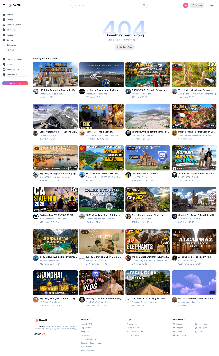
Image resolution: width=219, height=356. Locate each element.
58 (105, 305)
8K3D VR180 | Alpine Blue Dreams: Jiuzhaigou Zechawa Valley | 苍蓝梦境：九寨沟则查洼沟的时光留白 (58, 257)
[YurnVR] (36, 133)
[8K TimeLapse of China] (82, 133)
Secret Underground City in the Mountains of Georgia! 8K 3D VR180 (150, 215)
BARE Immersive (47, 219)
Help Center (85, 328)
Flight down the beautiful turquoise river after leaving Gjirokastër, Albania (150, 132)
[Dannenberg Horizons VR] (128, 258)
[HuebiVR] (128, 175)
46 (193, 222)
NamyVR (136, 219)
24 (59, 264)
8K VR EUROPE (185, 219)
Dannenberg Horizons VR (143, 260)
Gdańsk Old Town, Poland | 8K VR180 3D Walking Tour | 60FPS (197, 215)
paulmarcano (184, 302)
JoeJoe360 (137, 135)
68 (106, 264)
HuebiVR (136, 177)
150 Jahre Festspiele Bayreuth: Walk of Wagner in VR (58, 90)
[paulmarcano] (174, 300)
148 (106, 139)
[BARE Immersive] (36, 216)
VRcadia (135, 94)
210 (60, 180)
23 (193, 97)
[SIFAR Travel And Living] (174, 133)
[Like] (143, 306)
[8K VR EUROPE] (174, 216)
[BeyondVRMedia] (36, 175)
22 (146, 97)
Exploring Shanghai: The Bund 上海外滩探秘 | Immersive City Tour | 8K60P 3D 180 (58, 298)
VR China (44, 302)
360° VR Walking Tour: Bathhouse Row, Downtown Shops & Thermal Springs (103, 215)
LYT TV (181, 260)
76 (59, 305)
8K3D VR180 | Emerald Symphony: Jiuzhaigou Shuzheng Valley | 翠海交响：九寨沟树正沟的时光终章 (150, 90)
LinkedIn (202, 331)
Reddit (179, 331)
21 (54, 139)
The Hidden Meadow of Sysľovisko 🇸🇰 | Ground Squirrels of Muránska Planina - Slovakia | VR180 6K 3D (196, 90)
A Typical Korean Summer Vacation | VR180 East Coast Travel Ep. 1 (197, 173)
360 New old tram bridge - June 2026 (148, 298)
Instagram (202, 328)
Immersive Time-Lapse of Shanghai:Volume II (99, 132)
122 (152, 180)
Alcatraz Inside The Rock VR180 (194, 257)
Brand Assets (86, 347)
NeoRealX (90, 260)
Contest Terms (133, 335)
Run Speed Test (87, 350)
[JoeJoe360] (128, 133)
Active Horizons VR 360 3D (190, 94)
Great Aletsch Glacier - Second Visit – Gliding (58, 132)
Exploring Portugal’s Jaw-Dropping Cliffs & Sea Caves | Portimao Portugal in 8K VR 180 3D (58, 173)
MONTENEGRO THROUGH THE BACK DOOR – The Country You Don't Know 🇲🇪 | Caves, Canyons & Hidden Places (105, 173)
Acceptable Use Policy (136, 331)
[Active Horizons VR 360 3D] (174, 91)
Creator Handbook (88, 339)
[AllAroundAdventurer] (82, 216)
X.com (179, 324)
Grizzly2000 (45, 94)
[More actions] (74, 65)
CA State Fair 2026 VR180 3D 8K (56, 215)
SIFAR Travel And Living (189, 135)
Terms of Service (65, 329)
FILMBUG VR (184, 177)
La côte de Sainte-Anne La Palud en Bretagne (104, 90)
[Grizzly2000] (36, 91)
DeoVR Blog (85, 335)
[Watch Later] (70, 65)
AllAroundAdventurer (95, 219)
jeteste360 (90, 94)
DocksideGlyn (138, 302)
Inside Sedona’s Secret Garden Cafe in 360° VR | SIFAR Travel (197, 132)
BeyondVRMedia (47, 177)
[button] (144, 5)
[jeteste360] (82, 91)
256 (200, 264)
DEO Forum (181, 335)
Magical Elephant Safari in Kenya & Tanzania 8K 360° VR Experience (150, 257)
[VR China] (36, 300)
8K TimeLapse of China (96, 135)
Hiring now (85, 331)
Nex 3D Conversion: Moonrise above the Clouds (197, 298)
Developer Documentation (91, 343)
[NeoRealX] (82, 258)
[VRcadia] (128, 91)
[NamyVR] (128, 216)
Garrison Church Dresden (145, 173)
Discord (179, 328)
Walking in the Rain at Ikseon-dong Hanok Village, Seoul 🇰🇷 (103, 298)
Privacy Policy (51, 329)
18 (151, 222)
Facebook (202, 324)
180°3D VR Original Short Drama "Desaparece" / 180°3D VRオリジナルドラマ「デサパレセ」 (104, 257)
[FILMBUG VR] (174, 175)
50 (198, 180)
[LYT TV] (174, 258)
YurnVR (43, 135)
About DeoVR (86, 324)
